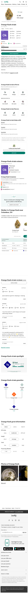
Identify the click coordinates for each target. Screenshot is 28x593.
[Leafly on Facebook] (9, 520)
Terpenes (3, 41)
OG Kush (7, 60)
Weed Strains (8, 508)
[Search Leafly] (20, 2)
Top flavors (18, 31)
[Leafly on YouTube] (19, 520)
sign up (24, 532)
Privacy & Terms (5, 573)
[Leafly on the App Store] (8, 548)
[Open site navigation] (2, 2)
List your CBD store (6, 558)
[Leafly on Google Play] (19, 548)
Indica (13, 508)
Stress (3, 122)
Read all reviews (5, 347)
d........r (4, 324)
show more (3, 69)
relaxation (3, 66)
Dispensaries (8, 4)
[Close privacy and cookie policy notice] (26, 587)
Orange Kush (17, 508)
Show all (3, 483)
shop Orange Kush (14, 53)
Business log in (5, 566)
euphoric (11, 65)
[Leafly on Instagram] (15, 520)
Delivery (14, 4)
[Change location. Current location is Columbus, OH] (23, 2)
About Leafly (4, 569)
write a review (14, 282)
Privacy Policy (19, 589)
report (24, 298)
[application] (14, 365)
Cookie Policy (12, 589)
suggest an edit (14, 73)
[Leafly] (6, 2)
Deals (18, 4)
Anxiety (3, 127)
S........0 (4, 305)
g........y (4, 289)
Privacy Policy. (15, 536)
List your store (5, 555)
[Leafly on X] (12, 520)
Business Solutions (6, 552)
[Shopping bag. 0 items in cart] (26, 2)
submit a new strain (14, 204)
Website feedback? (14, 511)
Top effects (12, 31)
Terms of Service (7, 536)
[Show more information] (16, 86)
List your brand (5, 561)
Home (3, 508)
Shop (2, 4)
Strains (23, 4)
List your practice (5, 564)
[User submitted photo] (9, 473)
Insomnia (3, 132)
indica (2, 58)
